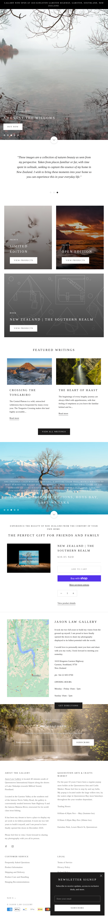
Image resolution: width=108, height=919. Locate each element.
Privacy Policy (64, 867)
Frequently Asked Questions (17, 862)
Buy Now (12, 127)
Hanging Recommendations (17, 882)
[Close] (101, 875)
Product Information (14, 867)
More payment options (79, 585)
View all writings (54, 432)
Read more (14, 418)
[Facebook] (6, 846)
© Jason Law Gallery (20, 905)
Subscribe (77, 908)
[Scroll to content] (54, 139)
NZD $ (10, 898)
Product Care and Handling (17, 877)
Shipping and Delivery (15, 872)
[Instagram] (13, 846)
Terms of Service (65, 862)
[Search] (96, 13)
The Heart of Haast (78, 390)
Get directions (68, 706)
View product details (67, 603)
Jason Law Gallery (13, 779)
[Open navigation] (6, 13)
